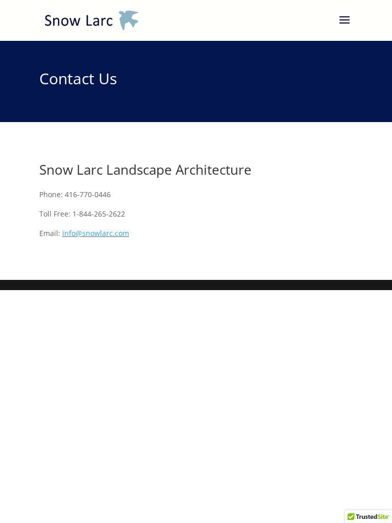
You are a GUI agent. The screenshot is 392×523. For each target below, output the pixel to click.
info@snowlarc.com (95, 233)
